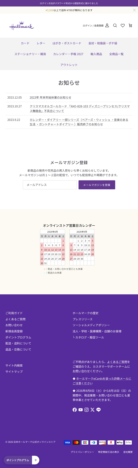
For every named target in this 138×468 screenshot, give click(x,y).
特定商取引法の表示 (108, 452)
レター (41, 43)
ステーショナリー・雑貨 (30, 54)
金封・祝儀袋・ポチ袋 (102, 43)
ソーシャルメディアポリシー (91, 325)
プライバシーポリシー (82, 452)
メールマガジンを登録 (96, 185)
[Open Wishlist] (123, 26)
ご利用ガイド (14, 313)
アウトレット (69, 65)
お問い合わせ (14, 325)
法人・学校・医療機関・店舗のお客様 (97, 331)
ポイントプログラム (18, 337)
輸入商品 (96, 54)
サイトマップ (14, 371)
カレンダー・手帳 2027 (68, 54)
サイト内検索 (14, 365)
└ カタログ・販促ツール (88, 337)
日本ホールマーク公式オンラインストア (34, 442)
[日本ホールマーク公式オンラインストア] (21, 25)
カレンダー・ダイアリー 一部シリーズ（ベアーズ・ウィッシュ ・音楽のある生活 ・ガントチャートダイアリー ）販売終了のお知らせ (79, 121)
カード (25, 43)
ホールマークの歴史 (85, 313)
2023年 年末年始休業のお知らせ (50, 97)
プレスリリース (83, 319)
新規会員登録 (14, 331)
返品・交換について (18, 349)
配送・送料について (18, 343)
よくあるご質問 (15, 319)
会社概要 (128, 452)
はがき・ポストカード (66, 43)
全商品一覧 (116, 54)
